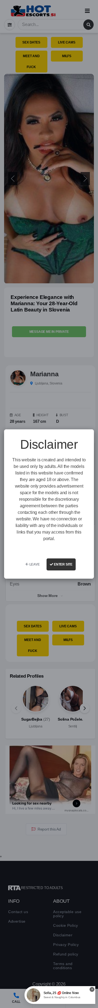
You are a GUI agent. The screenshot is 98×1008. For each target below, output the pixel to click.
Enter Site (62, 564)
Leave (34, 564)
